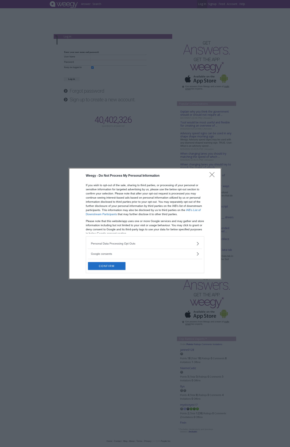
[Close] (213, 176)
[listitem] (145, 244)
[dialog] (145, 223)
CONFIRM (107, 266)
